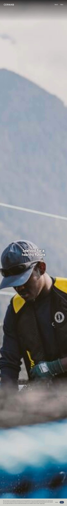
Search (56, 4)
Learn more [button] (42, 503)
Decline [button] (56, 502)
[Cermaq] (9, 4)
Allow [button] (62, 502)
